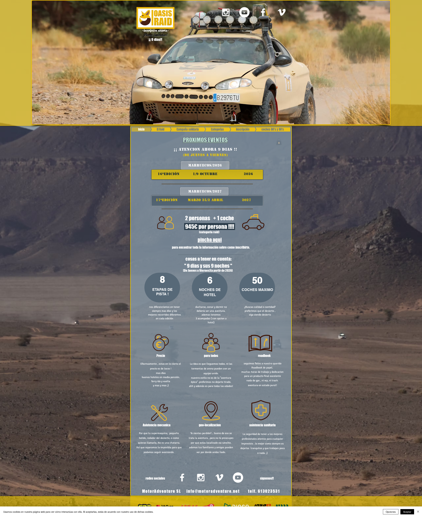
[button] (279, 141)
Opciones (391, 511)
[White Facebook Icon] (263, 12)
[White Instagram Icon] (226, 12)
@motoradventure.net (217, 491)
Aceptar (407, 511)
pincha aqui (210, 240)
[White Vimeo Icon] (281, 12)
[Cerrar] (418, 511)
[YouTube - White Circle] (244, 12)
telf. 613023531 (264, 491)
